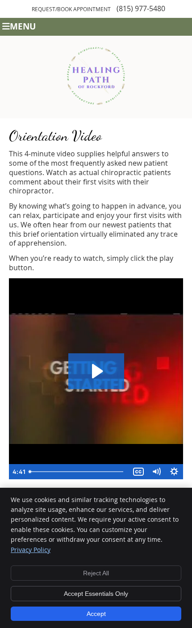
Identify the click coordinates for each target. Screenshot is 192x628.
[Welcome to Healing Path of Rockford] (96, 113)
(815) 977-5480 (141, 8)
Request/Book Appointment (71, 9)
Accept (96, 613)
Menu (23, 26)
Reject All (96, 573)
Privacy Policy (30, 549)
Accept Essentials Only (96, 593)
